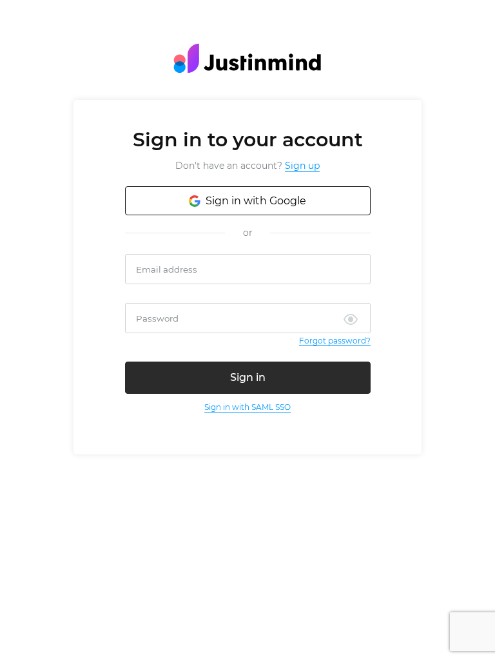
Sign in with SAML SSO (247, 407)
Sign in (248, 377)
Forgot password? (335, 340)
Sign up (302, 165)
